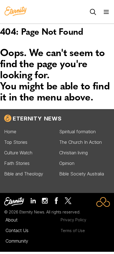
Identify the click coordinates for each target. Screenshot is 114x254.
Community (17, 241)
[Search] (93, 12)
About (11, 220)
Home (10, 131)
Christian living (73, 152)
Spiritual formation (77, 131)
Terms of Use (73, 230)
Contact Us (17, 230)
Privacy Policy (73, 219)
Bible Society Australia (81, 174)
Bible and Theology (23, 174)
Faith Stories (17, 163)
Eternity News (37, 118)
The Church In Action (80, 142)
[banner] (15, 11)
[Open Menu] (106, 12)
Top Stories (15, 142)
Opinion (66, 163)
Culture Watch (18, 152)
